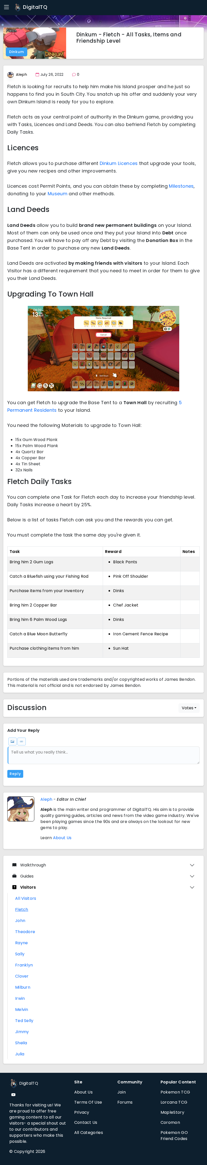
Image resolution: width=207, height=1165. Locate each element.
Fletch (21, 909)
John (20, 921)
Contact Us (85, 1122)
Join (121, 1092)
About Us (62, 838)
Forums (125, 1102)
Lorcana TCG (174, 1102)
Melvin (21, 1009)
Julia (19, 1054)
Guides (27, 876)
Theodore (25, 932)
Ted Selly (24, 1021)
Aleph (21, 74)
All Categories (88, 1132)
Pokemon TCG (175, 1092)
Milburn (22, 987)
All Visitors (25, 898)
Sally (20, 954)
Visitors (28, 887)
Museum (57, 193)
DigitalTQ (34, 7)
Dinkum (16, 51)
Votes (187, 708)
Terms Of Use (88, 1102)
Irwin (20, 998)
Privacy (81, 1112)
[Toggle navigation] (6, 7)
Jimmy (22, 1032)
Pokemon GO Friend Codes (174, 1136)
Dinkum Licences (119, 163)
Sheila (21, 1043)
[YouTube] (13, 1095)
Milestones (181, 186)
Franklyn (24, 965)
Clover (22, 976)
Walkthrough (33, 865)
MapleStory (172, 1112)
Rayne (21, 943)
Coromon (170, 1122)
